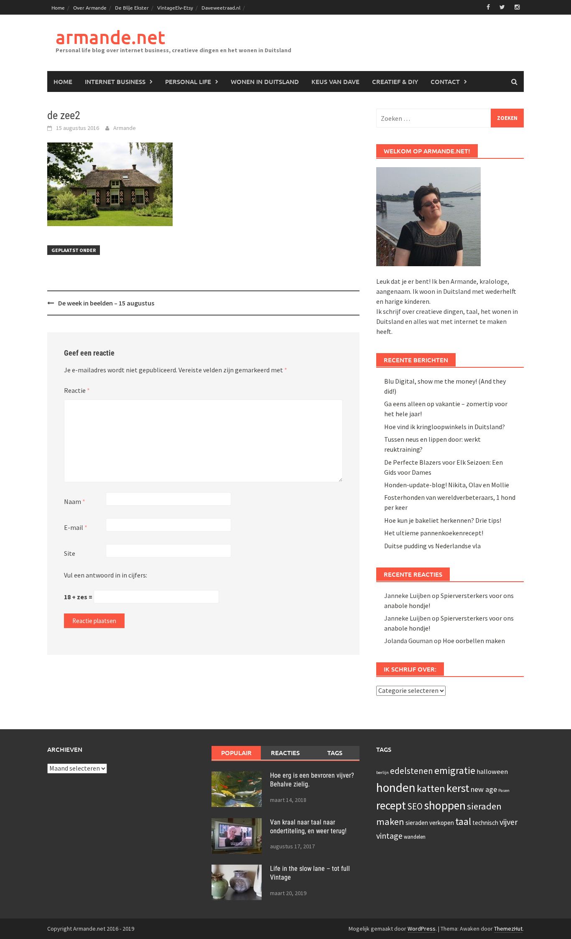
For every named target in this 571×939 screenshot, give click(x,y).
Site (69, 553)
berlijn (382, 772)
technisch (485, 823)
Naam (74, 501)
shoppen (445, 805)
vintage (389, 835)
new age (484, 789)
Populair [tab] (236, 752)
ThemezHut (508, 928)
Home (58, 7)
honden (396, 787)
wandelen (415, 836)
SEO (415, 806)
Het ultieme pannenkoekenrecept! (433, 533)
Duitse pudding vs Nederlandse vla (432, 546)
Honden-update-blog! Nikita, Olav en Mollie (446, 485)
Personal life (188, 81)
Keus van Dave (335, 81)
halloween (492, 771)
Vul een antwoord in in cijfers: (105, 575)
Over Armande (90, 7)
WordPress (422, 928)
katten (431, 788)
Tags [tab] (334, 752)
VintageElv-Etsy (175, 7)
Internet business (115, 81)
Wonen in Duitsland (265, 81)
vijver (508, 822)
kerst (457, 788)
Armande (124, 128)
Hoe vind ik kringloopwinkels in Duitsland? (444, 426)
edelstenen (411, 770)
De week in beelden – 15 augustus (106, 303)
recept (391, 805)
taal (463, 821)
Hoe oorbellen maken (474, 640)
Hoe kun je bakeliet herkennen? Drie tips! (442, 520)
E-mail (75, 527)
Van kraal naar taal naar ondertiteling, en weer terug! (308, 826)
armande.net (110, 36)
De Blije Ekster (132, 7)
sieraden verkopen (429, 823)
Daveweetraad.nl (220, 7)
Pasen (504, 790)
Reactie (77, 390)
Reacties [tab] (285, 752)
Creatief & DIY (395, 81)
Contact (445, 81)
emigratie (454, 770)
